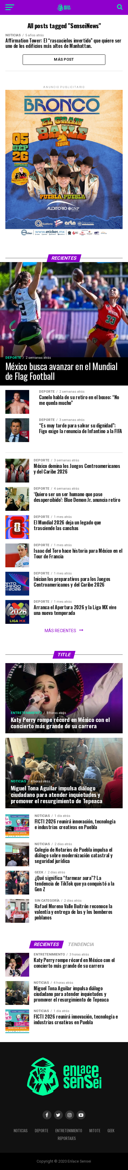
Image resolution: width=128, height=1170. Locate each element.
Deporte (41, 1130)
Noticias (21, 1130)
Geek (110, 1130)
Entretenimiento (68, 1130)
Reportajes (67, 1138)
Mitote (94, 1130)
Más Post (64, 59)
